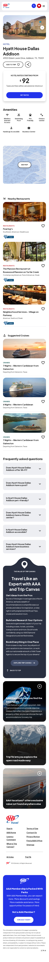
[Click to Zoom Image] (24, 27)
